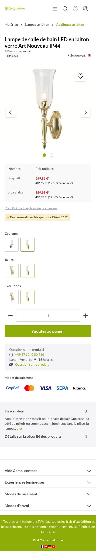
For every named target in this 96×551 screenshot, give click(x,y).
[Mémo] (75, 8)
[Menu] (55, 8)
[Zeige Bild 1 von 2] (44, 155)
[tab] (47, 419)
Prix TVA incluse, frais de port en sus (31, 208)
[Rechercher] (65, 8)
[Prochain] (85, 112)
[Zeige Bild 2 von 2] (51, 155)
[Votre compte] (85, 8)
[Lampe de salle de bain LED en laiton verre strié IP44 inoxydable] (12, 271)
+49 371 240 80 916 (29, 354)
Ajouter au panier (48, 331)
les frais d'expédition (76, 521)
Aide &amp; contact (21, 470)
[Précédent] (11, 112)
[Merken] (80, 76)
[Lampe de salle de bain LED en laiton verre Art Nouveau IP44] (27, 245)
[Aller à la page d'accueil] (15, 9)
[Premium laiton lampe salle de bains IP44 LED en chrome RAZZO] (12, 245)
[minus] (10, 315)
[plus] (85, 315)
